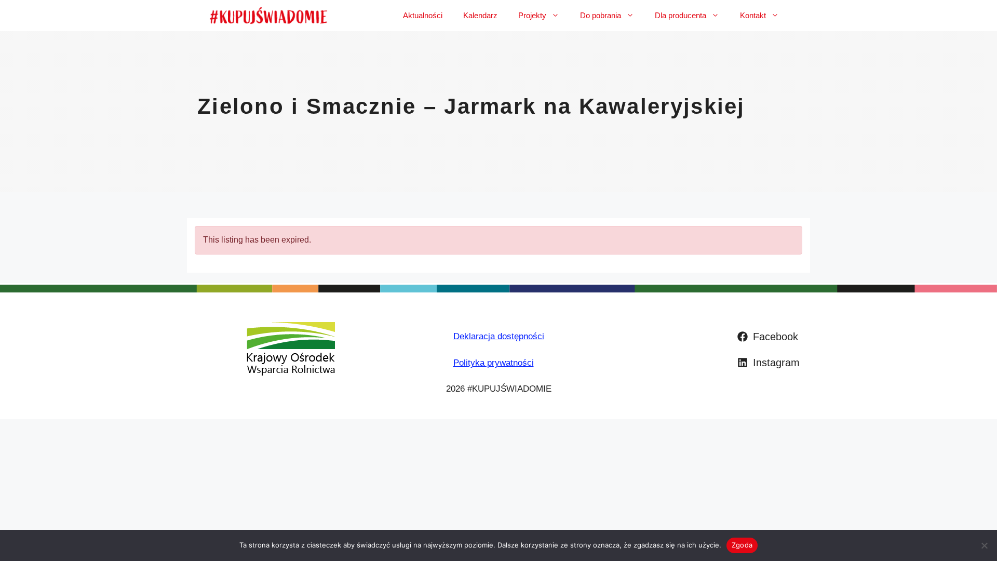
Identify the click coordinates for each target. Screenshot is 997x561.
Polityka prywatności (493, 363)
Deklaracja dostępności (498, 336)
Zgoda (742, 545)
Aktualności (422, 15)
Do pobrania (600, 15)
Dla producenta (680, 15)
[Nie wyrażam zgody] (984, 545)
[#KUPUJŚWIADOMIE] (268, 15)
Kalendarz (480, 15)
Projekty (532, 15)
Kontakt (753, 15)
